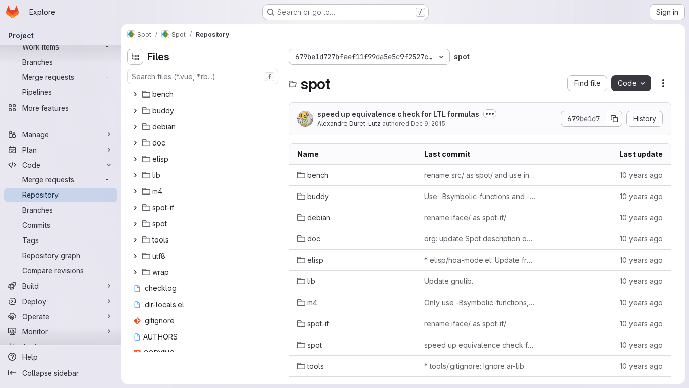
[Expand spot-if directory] (135, 208)
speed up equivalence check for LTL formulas (398, 114)
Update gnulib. (448, 281)
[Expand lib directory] (135, 175)
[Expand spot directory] (135, 224)
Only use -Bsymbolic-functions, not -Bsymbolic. (479, 302)
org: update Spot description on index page (479, 238)
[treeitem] (203, 94)
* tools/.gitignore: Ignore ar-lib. (475, 366)
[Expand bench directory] (135, 94)
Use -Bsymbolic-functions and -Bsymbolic (479, 196)
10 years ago (641, 175)
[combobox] (202, 76)
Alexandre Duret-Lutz (349, 123)
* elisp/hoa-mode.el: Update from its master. (479, 260)
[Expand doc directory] (135, 143)
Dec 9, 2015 (428, 123)
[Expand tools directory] (135, 240)
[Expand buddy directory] (135, 111)
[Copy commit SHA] (614, 119)
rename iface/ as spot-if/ (465, 217)
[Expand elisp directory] (135, 159)
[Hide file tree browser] (135, 56)
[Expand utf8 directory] (135, 256)
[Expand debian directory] (135, 127)
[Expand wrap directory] (135, 272)
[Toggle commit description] (489, 113)
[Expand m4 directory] (135, 191)
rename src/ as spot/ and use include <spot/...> (479, 175)
